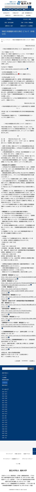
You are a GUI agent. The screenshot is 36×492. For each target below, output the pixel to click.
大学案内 (9, 19)
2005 (3, 437)
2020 (3, 404)
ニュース (4, 375)
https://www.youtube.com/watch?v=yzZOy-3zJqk (13, 69)
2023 (3, 398)
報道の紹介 (5, 385)
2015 (3, 415)
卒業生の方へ (16, 13)
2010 (3, 426)
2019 (3, 407)
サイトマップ (9, 453)
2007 (3, 433)
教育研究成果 (5, 379)
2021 (3, 402)
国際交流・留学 (9, 25)
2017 (3, 411)
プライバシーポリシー (27, 458)
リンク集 (18, 463)
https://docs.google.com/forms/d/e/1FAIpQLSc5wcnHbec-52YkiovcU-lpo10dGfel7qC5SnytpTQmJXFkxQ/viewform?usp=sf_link (16, 312)
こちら (16, 74)
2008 (3, 431)
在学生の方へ (6, 13)
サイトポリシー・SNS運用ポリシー (11, 458)
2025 (3, 393)
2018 (3, 409)
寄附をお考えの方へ (18, 15)
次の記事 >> (32, 360)
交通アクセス (27, 453)
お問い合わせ (18, 453)
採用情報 (28, 15)
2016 (3, 413)
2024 (3, 396)
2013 (3, 420)
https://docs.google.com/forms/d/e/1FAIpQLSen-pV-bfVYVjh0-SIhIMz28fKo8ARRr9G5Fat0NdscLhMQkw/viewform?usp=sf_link (18, 325)
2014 (3, 418)
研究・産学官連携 (9, 22)
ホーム (3, 39)
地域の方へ (8, 15)
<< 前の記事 (17, 360)
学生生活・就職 (27, 19)
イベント (8, 39)
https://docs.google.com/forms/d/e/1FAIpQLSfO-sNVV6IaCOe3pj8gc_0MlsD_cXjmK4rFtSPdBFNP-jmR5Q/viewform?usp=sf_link (17, 290)
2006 (3, 435)
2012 (3, 422)
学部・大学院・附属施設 (27, 22)
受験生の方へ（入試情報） (26, 25)
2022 (3, 400)
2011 (3, 424)
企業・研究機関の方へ (27, 13)
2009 (3, 428)
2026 (3, 391)
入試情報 (4, 377)
